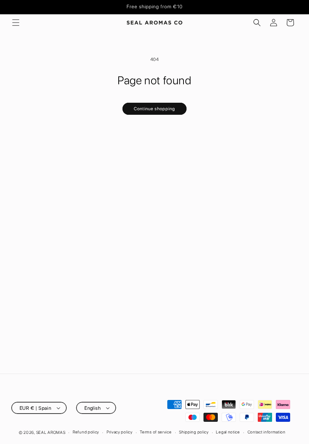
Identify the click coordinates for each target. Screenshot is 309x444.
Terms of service (155, 432)
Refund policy (86, 432)
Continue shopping (154, 108)
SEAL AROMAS (51, 432)
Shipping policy (194, 432)
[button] (16, 22)
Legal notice (228, 432)
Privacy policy (120, 432)
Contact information (267, 432)
